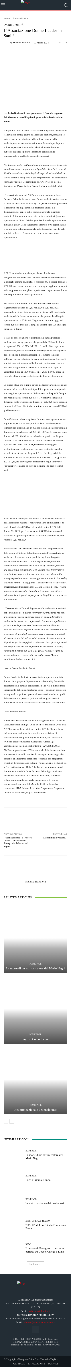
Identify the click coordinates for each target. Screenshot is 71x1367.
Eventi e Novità (20, 18)
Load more (34, 1264)
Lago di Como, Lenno (36, 1039)
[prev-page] (6, 1121)
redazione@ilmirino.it (39, 1311)
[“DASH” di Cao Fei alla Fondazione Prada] (13, 1224)
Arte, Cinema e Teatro (37, 1221)
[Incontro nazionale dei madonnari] (35, 1079)
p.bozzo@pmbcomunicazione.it (39, 1322)
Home (7, 18)
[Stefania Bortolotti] (6, 42)
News (28, 1244)
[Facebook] (35, 1329)
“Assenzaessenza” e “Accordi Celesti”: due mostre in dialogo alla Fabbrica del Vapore (18, 842)
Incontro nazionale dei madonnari (35, 1109)
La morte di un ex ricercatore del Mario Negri (35, 968)
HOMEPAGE (35, 964)
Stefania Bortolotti (22, 42)
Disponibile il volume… (55, 837)
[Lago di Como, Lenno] (35, 1009)
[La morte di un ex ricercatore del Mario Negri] (35, 938)
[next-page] (11, 1121)
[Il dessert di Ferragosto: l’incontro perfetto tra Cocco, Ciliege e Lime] (13, 1248)
